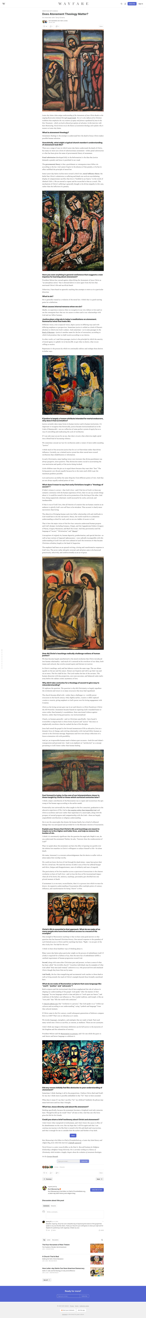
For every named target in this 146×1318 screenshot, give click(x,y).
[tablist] (49, 1206)
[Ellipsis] (103, 1221)
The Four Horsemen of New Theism (56, 1245)
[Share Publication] (125, 3)
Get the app (81, 1310)
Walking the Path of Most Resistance (52, 1259)
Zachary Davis (50, 1249)
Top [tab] (44, 1240)
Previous (48, 1179)
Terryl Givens (64, 20)
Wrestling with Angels (50, 11)
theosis (74, 531)
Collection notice (84, 1306)
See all (46, 1280)
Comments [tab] (46, 1206)
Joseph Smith (71, 118)
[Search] (121, 3)
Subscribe (132, 4)
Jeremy (48, 1221)
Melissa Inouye (53, 1260)
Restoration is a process (69, 1034)
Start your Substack (68, 1310)
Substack (64, 1314)
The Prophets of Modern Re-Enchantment (54, 1247)
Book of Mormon (48, 332)
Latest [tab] (48, 1240)
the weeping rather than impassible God (82, 810)
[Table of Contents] (2, 659)
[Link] (40, 132)
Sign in (141, 4)
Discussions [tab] (55, 1240)
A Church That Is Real (50, 1256)
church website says (51, 1004)
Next (98, 1179)
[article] (73, 1248)
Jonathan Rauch (54, 1272)
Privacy (72, 1306)
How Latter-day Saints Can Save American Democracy (63, 1268)
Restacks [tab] (53, 1206)
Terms (76, 1306)
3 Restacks (62, 1167)
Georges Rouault (52, 1156)
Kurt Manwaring (53, 20)
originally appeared (74, 1143)
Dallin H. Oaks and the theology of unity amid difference (58, 1271)
